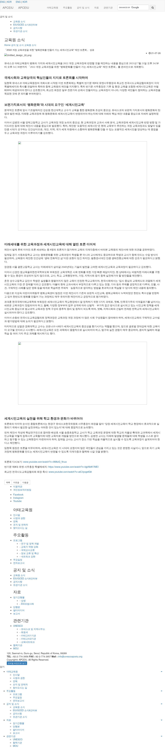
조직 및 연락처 (20, 524)
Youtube (17, 501)
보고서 (16, 613)
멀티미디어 (18, 610)
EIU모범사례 (27, 603)
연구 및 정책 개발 (30, 543)
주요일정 (17, 559)
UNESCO (18, 625)
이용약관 (17, 486)
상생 (23, 600)
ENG (2, 1)
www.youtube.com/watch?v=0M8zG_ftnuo (45, 461)
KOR (9, 1)
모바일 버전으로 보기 (17, 663)
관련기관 (108, 7)
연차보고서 (18, 562)
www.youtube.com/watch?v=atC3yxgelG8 (70, 471)
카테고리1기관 (28, 635)
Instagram (18, 497)
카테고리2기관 (28, 638)
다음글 (25, 482)
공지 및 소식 (83, 7)
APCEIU (8, 7)
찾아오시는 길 (20, 527)
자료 (96, 7)
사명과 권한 (19, 518)
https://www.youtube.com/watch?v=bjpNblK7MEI (73, 466)
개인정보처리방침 (22, 489)
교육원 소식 (19, 21)
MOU (16, 648)
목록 (8, 482)
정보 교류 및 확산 (30, 553)
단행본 (16, 607)
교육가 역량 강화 (29, 546)
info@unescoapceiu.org (70, 656)
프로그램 (17, 540)
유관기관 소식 (20, 31)
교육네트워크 (28, 641)
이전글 (16, 482)
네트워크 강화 (28, 556)
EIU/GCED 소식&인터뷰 (25, 24)
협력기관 (17, 645)
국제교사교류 (28, 550)
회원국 (24, 632)
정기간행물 (18, 597)
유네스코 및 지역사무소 (33, 629)
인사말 (16, 514)
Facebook (18, 494)
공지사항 (17, 27)
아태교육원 (52, 7)
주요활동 (67, 7)
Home (7, 45)
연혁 (15, 521)
